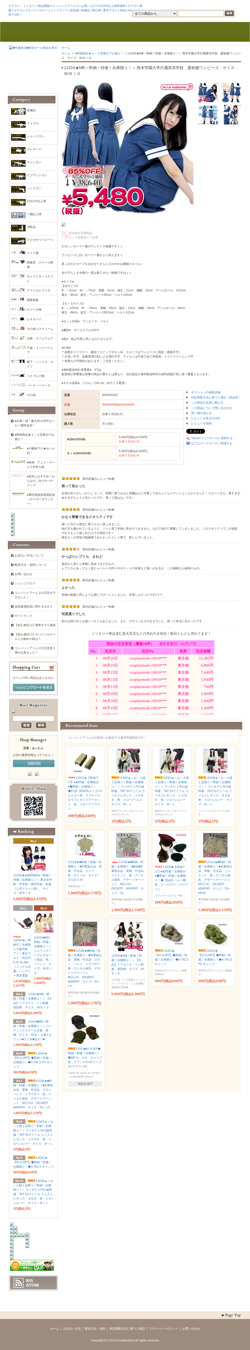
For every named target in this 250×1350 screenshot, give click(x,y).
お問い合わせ (172, 32)
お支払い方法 (72, 1328)
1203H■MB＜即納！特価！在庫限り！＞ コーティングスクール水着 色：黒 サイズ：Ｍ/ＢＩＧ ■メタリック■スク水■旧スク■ (32, 1030)
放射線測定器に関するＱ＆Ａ (33, 606)
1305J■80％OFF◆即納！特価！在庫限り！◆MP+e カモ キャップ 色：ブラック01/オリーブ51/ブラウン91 (86, 1057)
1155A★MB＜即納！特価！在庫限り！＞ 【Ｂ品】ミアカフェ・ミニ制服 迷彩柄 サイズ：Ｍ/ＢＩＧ (127, 964)
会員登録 (178, 5)
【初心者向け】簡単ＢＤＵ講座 (35, 625)
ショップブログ (25, 583)
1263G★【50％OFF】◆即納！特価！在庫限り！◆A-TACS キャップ (33, 1162)
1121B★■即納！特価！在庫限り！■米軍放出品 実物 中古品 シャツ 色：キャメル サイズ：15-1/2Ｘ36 (85, 870)
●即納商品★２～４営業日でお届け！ (99, 53)
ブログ (125, 32)
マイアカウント (226, 5)
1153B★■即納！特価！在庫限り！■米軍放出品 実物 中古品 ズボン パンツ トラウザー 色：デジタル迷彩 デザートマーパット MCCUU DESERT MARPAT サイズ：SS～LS (85, 968)
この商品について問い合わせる (211, 408)
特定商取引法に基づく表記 (127, 1328)
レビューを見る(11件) (205, 418)
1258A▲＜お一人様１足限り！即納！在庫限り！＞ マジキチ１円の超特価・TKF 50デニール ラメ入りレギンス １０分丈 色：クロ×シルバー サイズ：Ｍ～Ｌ (172, 791)
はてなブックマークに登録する (211, 443)
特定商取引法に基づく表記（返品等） (216, 397)
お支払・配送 (78, 32)
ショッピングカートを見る (34, 688)
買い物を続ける (201, 413)
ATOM (32, 1285)
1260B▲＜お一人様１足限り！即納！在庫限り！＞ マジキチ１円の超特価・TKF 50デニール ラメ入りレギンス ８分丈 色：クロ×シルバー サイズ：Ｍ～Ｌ (215, 791)
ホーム (32, 32)
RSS (29, 1280)
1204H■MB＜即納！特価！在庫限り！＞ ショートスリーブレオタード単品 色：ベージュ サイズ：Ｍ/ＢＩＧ (43, 955)
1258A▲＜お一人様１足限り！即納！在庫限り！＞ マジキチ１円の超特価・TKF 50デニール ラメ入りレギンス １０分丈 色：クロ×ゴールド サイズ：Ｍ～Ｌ (128, 791)
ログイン (199, 5)
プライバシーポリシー (163, 1328)
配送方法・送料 (95, 1328)
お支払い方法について (29, 555)
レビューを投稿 (201, 423)
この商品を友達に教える (207, 402)
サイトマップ (23, 616)
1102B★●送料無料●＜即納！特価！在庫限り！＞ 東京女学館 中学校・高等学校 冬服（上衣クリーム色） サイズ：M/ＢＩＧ (32, 884)
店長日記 (34, 764)
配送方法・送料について (31, 565)
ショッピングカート (218, 32)
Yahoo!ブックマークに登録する (212, 438)
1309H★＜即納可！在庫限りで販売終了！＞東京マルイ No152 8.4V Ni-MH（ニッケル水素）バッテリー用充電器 (22, 958)
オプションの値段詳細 (205, 392)
